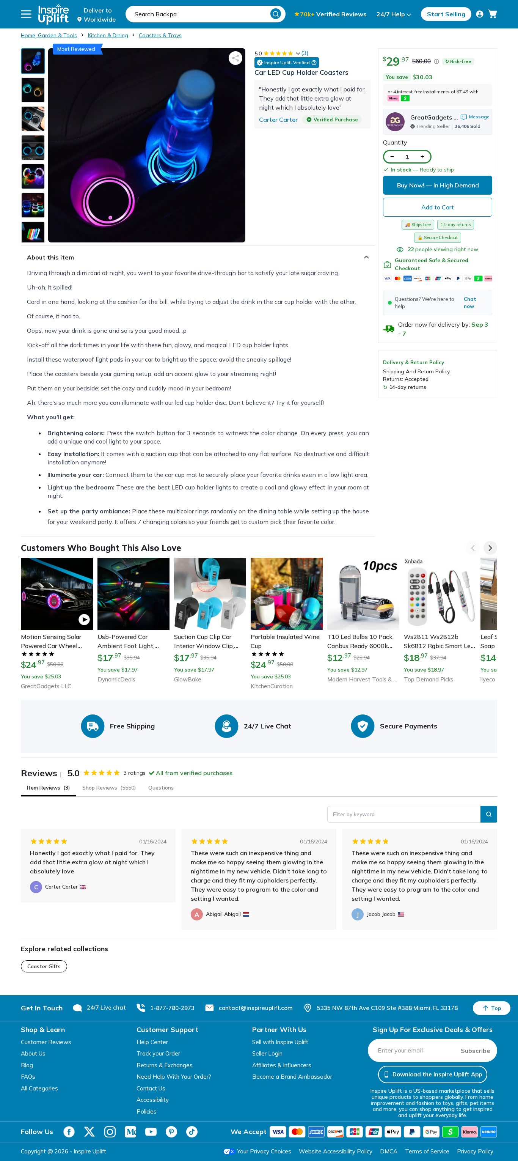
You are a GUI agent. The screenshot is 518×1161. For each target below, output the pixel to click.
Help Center (152, 1042)
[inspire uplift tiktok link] (192, 1131)
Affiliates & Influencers (281, 1065)
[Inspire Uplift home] (54, 14)
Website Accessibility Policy (335, 1151)
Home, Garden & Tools (49, 35)
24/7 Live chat (106, 1007)
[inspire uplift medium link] (130, 1131)
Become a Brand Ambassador (292, 1076)
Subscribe (475, 1050)
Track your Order (158, 1053)
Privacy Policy (475, 1151)
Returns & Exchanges (165, 1065)
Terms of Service (427, 1151)
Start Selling (446, 14)
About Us (33, 1053)
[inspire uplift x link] (89, 1131)
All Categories (39, 1088)
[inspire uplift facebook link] (69, 1131)
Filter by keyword (354, 814)
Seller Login (267, 1053)
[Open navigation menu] (26, 14)
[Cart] (492, 14)
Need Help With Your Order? (174, 1076)
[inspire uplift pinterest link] (171, 1131)
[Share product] (235, 58)
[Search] (275, 13)
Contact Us (151, 1088)
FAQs (28, 1076)
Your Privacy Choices (264, 1151)
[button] (437, 303)
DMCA (388, 1151)
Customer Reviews (46, 1042)
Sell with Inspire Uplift (280, 1042)
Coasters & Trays (160, 35)
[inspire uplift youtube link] (151, 1131)
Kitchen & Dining (108, 35)
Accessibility (153, 1099)
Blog (27, 1065)
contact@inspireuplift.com (256, 1008)
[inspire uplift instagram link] (110, 1131)
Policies (147, 1111)
